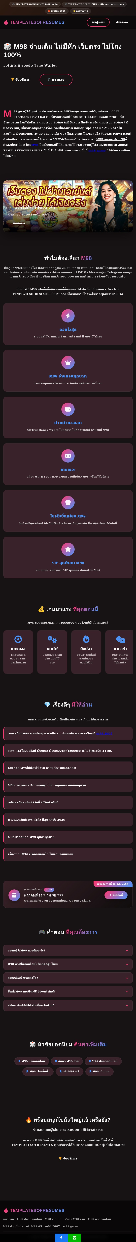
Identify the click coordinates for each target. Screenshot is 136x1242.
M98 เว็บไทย (101, 1071)
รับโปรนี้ (118, 895)
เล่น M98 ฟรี (71, 1071)
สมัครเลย (122, 22)
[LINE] (74, 1238)
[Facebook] (61, 1238)
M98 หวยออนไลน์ (33, 1061)
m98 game (97, 150)
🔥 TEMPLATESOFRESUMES (33, 22)
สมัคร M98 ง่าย (68, 1061)
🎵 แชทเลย (56, 79)
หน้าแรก (8, 1219)
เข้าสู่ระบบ (98, 22)
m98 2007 (104, 733)
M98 (34, 144)
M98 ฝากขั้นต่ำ (39, 1071)
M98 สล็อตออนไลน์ (105, 1061)
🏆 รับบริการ (20, 79)
